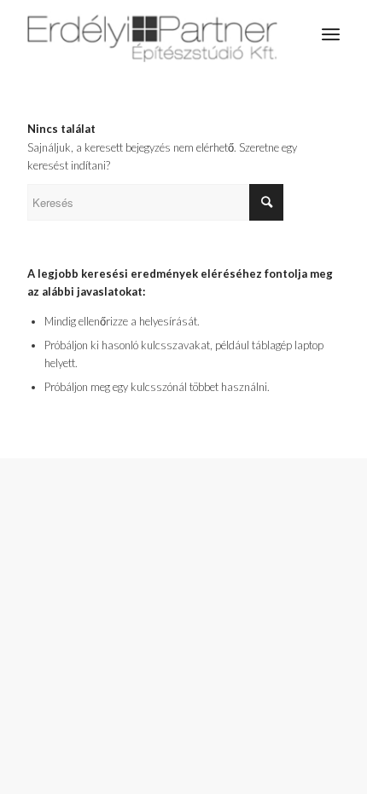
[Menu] (331, 34)
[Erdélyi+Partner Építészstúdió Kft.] (152, 34)
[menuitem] (331, 34)
